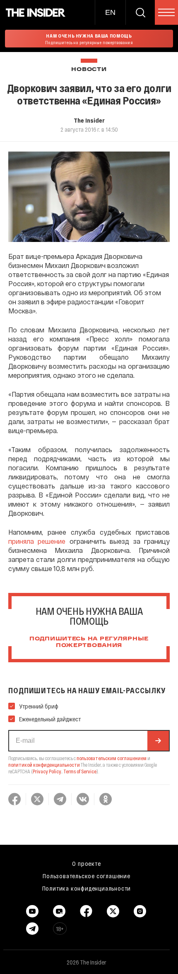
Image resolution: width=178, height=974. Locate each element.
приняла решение (36, 541)
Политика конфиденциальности (86, 888)
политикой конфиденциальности (44, 765)
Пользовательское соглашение (86, 875)
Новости (88, 69)
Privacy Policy (47, 771)
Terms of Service (79, 771)
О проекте (86, 863)
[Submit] (158, 741)
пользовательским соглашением (112, 758)
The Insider (89, 120)
